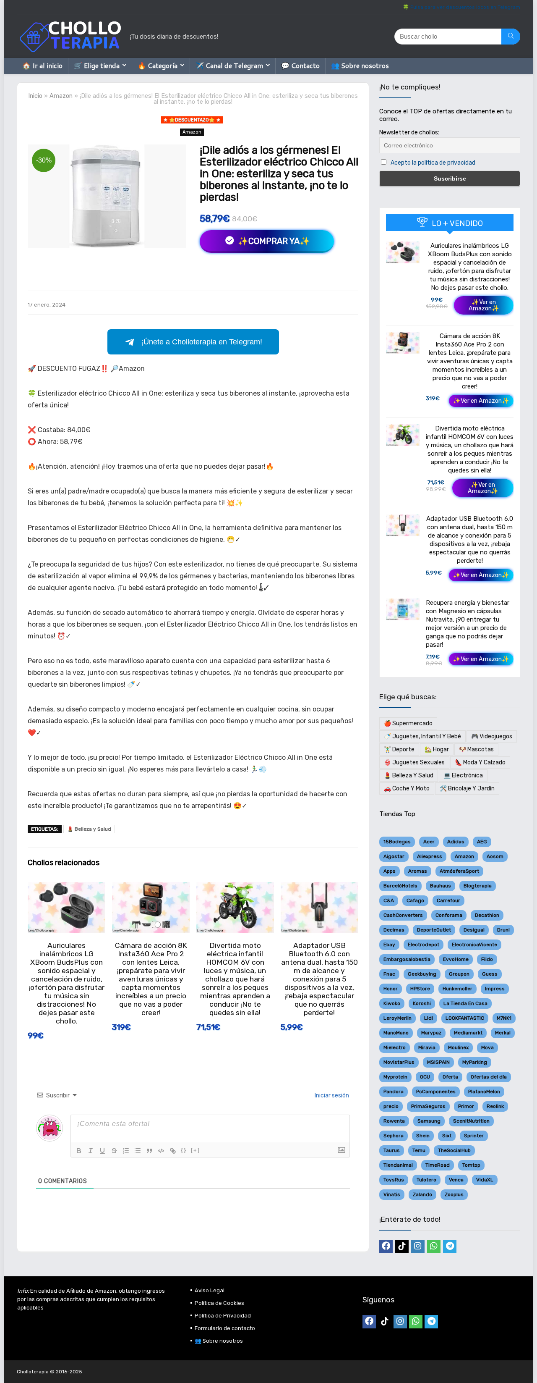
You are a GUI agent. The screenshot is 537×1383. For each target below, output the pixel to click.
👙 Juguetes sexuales (414, 762)
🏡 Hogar (437, 749)
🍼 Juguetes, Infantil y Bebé (422, 736)
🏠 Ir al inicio (42, 65)
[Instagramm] (418, 1246)
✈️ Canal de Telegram (229, 65)
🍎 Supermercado (408, 723)
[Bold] (79, 1151)
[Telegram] (449, 1246)
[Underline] (102, 1151)
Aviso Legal (209, 1290)
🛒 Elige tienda (97, 65)
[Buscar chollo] (510, 37)
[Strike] (114, 1151)
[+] (195, 1150)
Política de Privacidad (223, 1315)
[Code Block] (161, 1151)
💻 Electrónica (463, 775)
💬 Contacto (300, 65)
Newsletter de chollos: (409, 132)
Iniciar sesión (331, 1095)
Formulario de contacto (225, 1328)
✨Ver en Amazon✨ (484, 305)
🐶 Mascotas (476, 749)
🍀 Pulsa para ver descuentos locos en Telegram (461, 7)
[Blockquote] (149, 1151)
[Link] (173, 1151)
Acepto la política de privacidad (433, 162)
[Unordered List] (137, 1151)
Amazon (61, 96)
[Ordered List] (126, 1151)
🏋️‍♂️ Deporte (399, 749)
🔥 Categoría (157, 65)
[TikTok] (402, 1246)
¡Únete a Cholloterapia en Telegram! (201, 342)
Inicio (35, 96)
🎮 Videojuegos (491, 736)
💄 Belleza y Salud (89, 829)
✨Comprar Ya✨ (273, 241)
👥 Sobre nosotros (360, 65)
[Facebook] (386, 1246)
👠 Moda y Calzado (480, 762)
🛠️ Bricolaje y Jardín (467, 788)
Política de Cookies (219, 1303)
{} (184, 1150)
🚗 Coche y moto (407, 788)
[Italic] (90, 1151)
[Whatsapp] (434, 1246)
